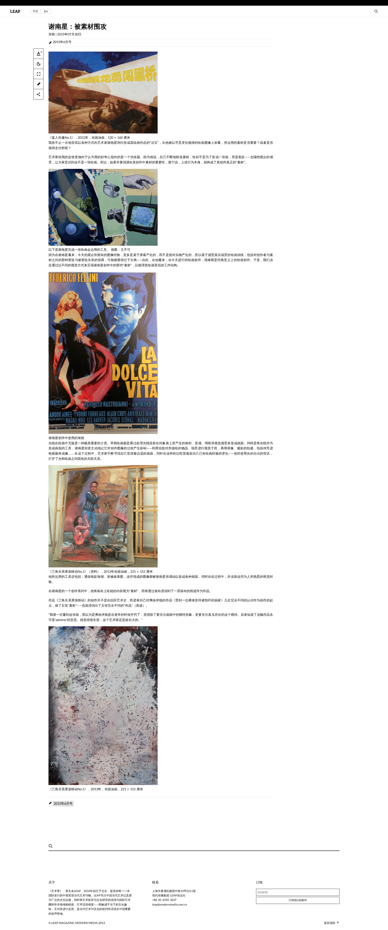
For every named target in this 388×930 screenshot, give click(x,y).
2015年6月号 (62, 42)
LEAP (15, 11)
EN (46, 11)
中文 (35, 11)
